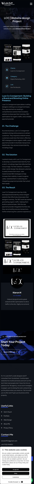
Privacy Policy (8, 428)
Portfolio (6, 416)
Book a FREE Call (9, 352)
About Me (7, 424)
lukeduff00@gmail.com (9, 441)
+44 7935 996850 (7, 444)
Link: (12, 84)
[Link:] (7, 86)
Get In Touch (8, 412)
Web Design (8, 420)
